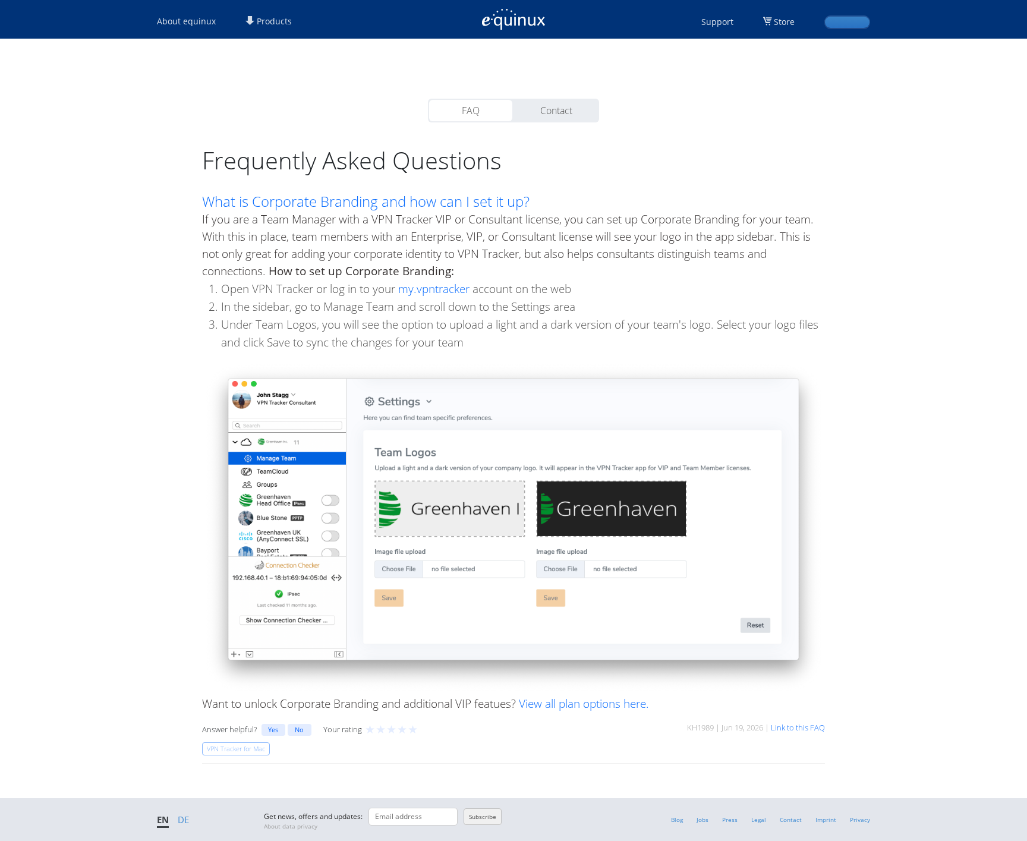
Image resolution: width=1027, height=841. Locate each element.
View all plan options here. (584, 703)
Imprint (825, 819)
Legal (758, 819)
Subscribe (482, 816)
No (299, 729)
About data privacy (290, 826)
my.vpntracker (434, 289)
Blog (677, 819)
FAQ (471, 110)
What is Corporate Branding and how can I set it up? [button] (366, 201)
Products (273, 21)
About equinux (186, 21)
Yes (273, 729)
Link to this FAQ (798, 727)
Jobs (702, 819)
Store (784, 21)
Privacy (860, 819)
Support (717, 21)
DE (183, 820)
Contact (556, 110)
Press (730, 819)
